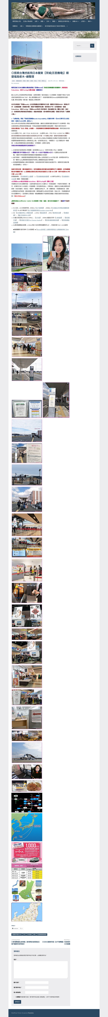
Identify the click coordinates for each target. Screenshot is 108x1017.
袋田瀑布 (43, 213)
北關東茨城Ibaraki (17, 934)
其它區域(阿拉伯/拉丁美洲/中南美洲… (55, 26)
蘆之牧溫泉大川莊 (24, 215)
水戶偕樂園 (39, 208)
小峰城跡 (58, 218)
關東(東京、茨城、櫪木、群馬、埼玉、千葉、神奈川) (31, 81)
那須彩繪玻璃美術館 (52, 220)
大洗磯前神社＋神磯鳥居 (24, 213)
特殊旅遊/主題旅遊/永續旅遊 (34, 26)
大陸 (21, 26)
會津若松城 (56, 213)
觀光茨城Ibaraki (20, 196)
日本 (48, 21)
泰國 (42, 21)
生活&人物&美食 (27, 21)
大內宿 (38, 218)
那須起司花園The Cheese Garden (31, 220)
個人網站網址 (17, 992)
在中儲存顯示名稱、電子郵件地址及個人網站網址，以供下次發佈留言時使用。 (38, 997)
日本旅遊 (29, 934)
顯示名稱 (16, 982)
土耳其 (83, 21)
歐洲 (89, 21)
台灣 (36, 21)
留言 (15, 959)
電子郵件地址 (18, 987)
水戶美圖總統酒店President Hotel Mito (40, 210)
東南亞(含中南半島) (63, 21)
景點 (34, 934)
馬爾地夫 (15, 26)
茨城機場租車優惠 (42, 176)
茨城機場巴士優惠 (26, 176)
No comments (15, 83)
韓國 (53, 21)
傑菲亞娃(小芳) (17, 21)
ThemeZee (31, 1013)
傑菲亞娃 (61, 81)
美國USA (75, 21)
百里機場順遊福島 (42, 934)
